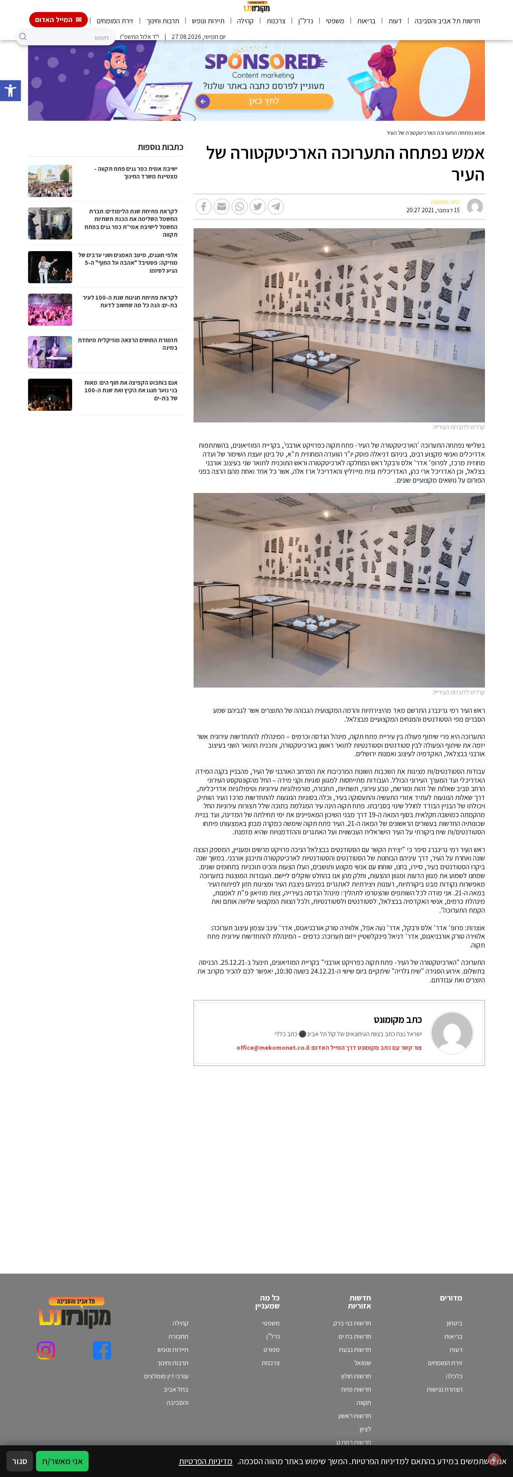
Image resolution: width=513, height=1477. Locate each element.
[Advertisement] (342, 1160)
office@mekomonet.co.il (272, 1047)
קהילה (245, 20)
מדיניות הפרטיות (205, 1461)
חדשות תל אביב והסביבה (447, 20)
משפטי (335, 20)
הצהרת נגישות (445, 1389)
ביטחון (454, 1323)
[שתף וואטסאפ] (240, 207)
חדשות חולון (356, 1376)
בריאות (366, 20)
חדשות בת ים (354, 1336)
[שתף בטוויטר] (258, 207)
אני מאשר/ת (62, 1461)
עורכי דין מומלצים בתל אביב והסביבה (166, 1389)
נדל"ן (305, 20)
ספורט (271, 1349)
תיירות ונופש (208, 20)
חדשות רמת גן (353, 1442)
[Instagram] (46, 1350)
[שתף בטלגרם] (276, 207)
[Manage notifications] (494, 1459)
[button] (10, 90)
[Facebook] (102, 1350)
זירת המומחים (115, 20)
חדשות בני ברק (352, 1323)
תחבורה (178, 1336)
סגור (19, 1461)
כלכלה (454, 1376)
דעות (395, 20)
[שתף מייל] (222, 207)
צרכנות (276, 20)
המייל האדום (54, 19)
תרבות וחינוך (162, 20)
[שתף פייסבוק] (204, 207)
